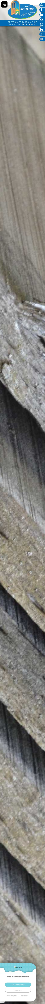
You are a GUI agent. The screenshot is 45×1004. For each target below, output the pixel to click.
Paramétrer (24, 995)
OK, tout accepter (18, 985)
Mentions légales (11, 995)
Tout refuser (18, 990)
